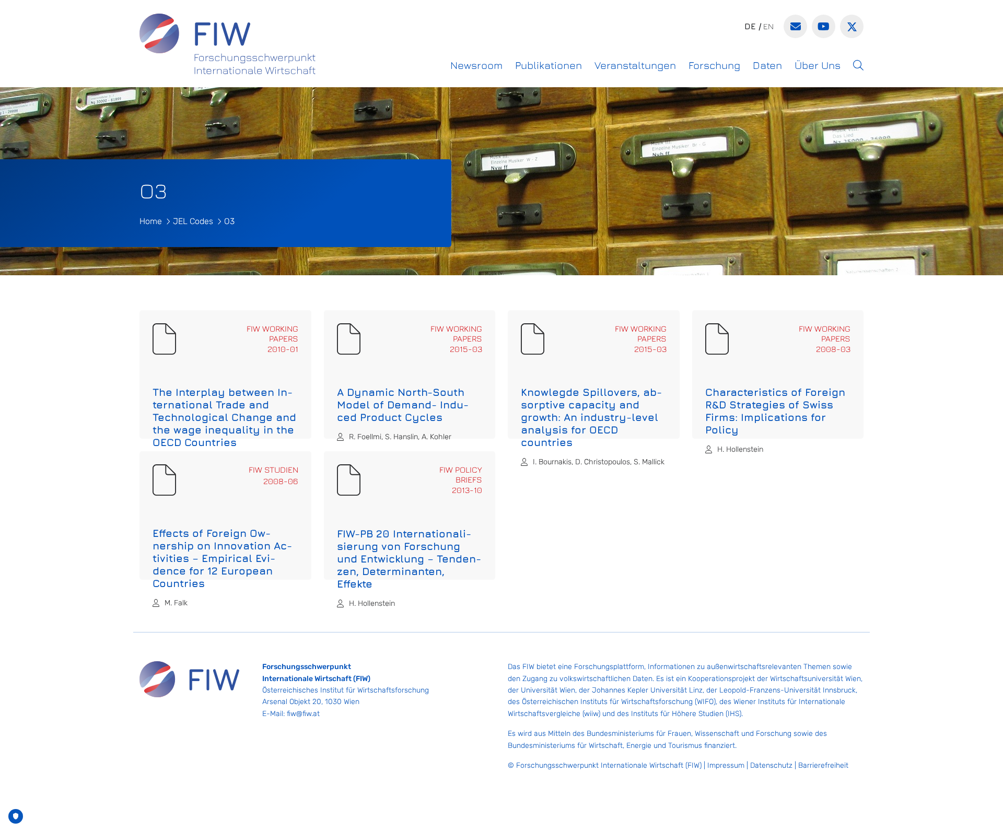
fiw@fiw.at (303, 713)
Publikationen (548, 65)
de (750, 26)
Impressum (725, 765)
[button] (858, 65)
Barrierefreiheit (823, 765)
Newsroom (476, 65)
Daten (767, 65)
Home (150, 221)
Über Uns (818, 65)
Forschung (714, 65)
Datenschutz (771, 765)
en (768, 26)
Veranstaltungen (635, 65)
